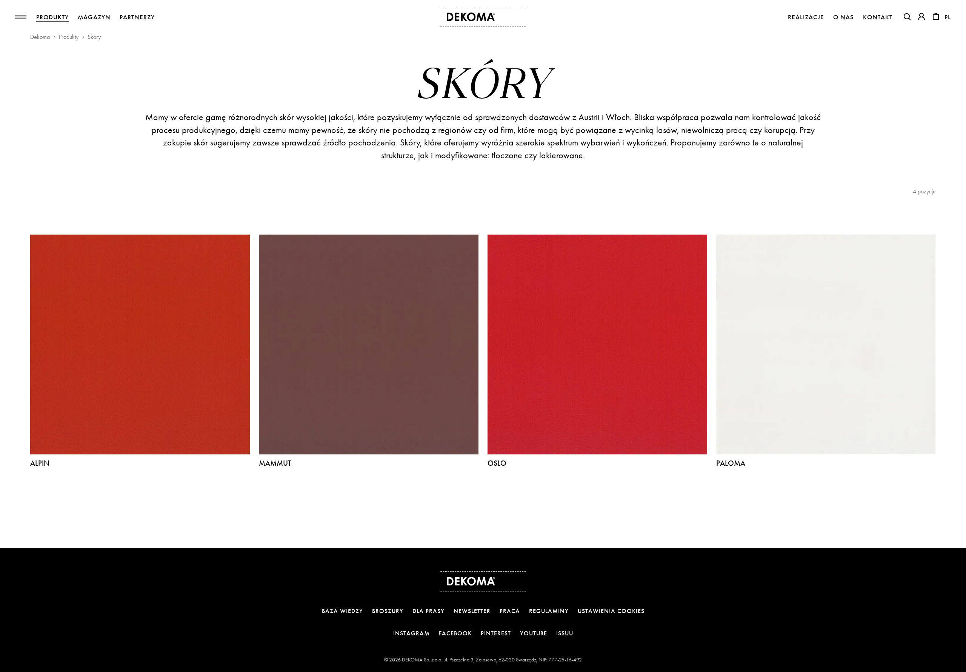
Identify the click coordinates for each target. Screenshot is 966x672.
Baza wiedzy (342, 611)
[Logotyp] (483, 17)
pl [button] (947, 17)
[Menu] (20, 17)
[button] (907, 16)
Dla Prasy (428, 611)
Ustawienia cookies (611, 611)
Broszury (387, 611)
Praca (510, 611)
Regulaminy (549, 611)
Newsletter (472, 611)
